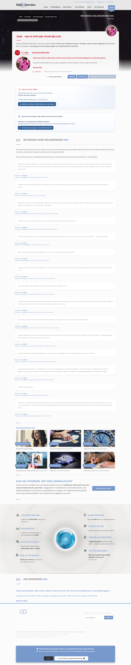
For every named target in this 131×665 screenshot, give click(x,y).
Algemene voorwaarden (67, 626)
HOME (46, 7)
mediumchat (48, 493)
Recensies (53, 470)
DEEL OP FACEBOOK (29, 555)
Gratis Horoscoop (89, 449)
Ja (70, 658)
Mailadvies (62, 619)
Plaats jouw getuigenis (36, 128)
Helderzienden (21, 616)
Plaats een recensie (89, 470)
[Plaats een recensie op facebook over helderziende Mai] (17, 556)
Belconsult (67, 7)
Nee (48, 658)
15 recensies (93, 559)
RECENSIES (28, 17)
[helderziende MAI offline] (23, 64)
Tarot (89, 7)
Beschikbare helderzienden (24, 449)
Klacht (40, 628)
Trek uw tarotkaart (55, 449)
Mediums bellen (21, 619)
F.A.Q (60, 624)
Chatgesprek (79, 7)
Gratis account (42, 621)
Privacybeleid (42, 626)
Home (20, 17)
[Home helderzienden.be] (26, 611)
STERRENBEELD (55, 7)
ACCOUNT (111, 8)
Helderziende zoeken (66, 616)
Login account (63, 621)
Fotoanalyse (99, 7)
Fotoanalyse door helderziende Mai (26, 470)
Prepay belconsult (44, 616)
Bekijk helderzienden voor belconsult (38, 104)
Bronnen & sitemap (23, 640)
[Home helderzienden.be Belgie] (26, 5)
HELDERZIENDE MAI (51, 17)
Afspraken (19, 621)
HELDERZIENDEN (38, 17)
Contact (18, 626)
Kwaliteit (19, 624)
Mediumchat (20, 643)
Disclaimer (19, 628)
